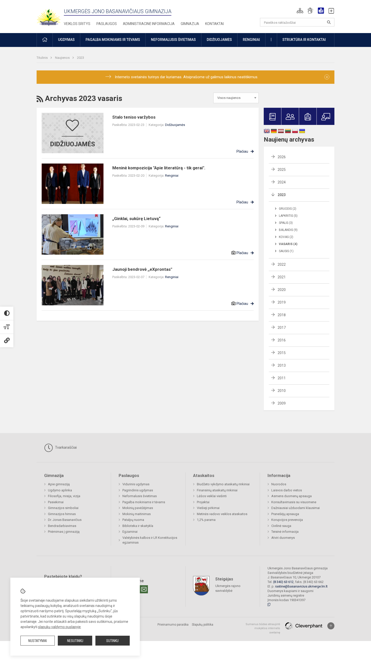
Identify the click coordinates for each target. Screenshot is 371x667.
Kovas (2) (286, 237)
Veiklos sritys (77, 24)
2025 (282, 170)
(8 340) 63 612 (283, 582)
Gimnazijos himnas (62, 514)
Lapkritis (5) (288, 216)
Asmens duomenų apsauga (291, 496)
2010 (282, 391)
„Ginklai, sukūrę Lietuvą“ (136, 218)
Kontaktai (214, 24)
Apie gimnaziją (59, 484)
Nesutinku (75, 641)
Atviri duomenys (283, 538)
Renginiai (171, 175)
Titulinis (42, 58)
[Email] (144, 589)
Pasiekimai (56, 502)
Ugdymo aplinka (60, 490)
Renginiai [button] (251, 40)
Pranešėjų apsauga (285, 514)
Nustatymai (37, 641)
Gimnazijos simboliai (63, 508)
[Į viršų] (330, 625)
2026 (282, 157)
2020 (282, 290)
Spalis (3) (286, 223)
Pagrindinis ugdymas (137, 490)
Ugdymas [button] (66, 40)
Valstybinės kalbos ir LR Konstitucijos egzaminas (149, 540)
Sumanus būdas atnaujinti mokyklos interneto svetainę (263, 628)
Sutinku (112, 641)
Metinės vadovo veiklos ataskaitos (222, 514)
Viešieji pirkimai (208, 508)
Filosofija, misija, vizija (64, 496)
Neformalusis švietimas (139, 496)
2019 (282, 302)
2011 (282, 378)
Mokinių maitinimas (136, 514)
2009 (282, 403)
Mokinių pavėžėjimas (137, 508)
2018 (282, 315)
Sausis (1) (286, 251)
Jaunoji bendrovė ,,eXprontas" (142, 269)
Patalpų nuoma (133, 520)
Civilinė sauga (281, 526)
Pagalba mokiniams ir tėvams (143, 502)
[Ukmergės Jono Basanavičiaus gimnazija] (52, 15)
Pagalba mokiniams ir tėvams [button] (113, 40)
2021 (282, 277)
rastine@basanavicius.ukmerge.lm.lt (301, 586)
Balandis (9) (288, 230)
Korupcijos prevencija (287, 520)
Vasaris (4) (288, 244)
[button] (300, 11)
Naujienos (62, 58)
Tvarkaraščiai (65, 447)
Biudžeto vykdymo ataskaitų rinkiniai (223, 484)
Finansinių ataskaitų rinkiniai (217, 490)
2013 (282, 365)
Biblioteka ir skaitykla (137, 526)
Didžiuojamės (175, 125)
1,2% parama (206, 520)
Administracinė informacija (149, 24)
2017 (282, 328)
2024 (282, 182)
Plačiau (242, 151)
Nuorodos (278, 484)
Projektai (203, 502)
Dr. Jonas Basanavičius (65, 520)
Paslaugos (106, 24)
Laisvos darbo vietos (286, 490)
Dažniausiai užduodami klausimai (295, 508)
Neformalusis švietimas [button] (173, 40)
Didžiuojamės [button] (219, 40)
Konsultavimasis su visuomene (293, 502)
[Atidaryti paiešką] (329, 22)
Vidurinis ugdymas (135, 484)
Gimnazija (190, 24)
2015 (282, 353)
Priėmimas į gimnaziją (64, 531)
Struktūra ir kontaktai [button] (304, 40)
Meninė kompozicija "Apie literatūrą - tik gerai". (158, 167)
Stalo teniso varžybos (133, 117)
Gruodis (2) (287, 208)
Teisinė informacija (285, 531)
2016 (282, 340)
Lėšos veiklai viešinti (212, 496)
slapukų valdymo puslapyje (59, 627)
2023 (80, 58)
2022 (282, 264)
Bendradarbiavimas (62, 526)
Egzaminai (130, 531)
